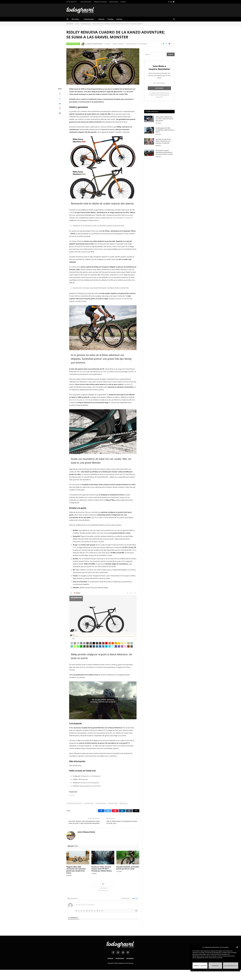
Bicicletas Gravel (73, 44)
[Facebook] (60, 94)
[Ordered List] (86, 911)
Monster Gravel (112, 803)
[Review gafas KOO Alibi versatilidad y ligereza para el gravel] (149, 130)
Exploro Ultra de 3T (126, 218)
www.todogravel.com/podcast (90, 786)
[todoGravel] (80, 10)
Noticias (101, 19)
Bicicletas (75, 19)
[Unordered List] (89, 911)
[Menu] (67, 19)
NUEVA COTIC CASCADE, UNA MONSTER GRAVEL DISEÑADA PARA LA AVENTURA (101, 288)
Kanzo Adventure (101, 803)
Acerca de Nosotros (85, 2)
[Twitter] (60, 99)
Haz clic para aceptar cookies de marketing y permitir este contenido (103, 701)
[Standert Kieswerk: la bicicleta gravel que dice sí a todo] (127, 857)
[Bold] (76, 911)
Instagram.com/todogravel (90, 776)
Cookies (110, 958)
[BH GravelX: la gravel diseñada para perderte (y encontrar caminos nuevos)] (149, 152)
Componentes (89, 19)
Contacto (123, 2)
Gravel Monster (88, 803)
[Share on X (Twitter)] (166, 43)
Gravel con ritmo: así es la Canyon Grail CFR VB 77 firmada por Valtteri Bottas (101, 869)
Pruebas (110, 19)
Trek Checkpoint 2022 (80, 400)
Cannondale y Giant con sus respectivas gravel (96, 129)
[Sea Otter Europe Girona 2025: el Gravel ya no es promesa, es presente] (149, 141)
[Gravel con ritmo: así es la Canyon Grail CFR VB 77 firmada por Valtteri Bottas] (102, 857)
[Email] (60, 113)
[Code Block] (94, 911)
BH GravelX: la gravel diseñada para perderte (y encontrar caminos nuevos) (164, 152)
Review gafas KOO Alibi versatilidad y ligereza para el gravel (165, 130)
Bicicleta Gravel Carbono (74, 803)
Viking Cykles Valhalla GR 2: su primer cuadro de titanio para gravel (164, 118)
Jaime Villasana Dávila (95, 44)
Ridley (79, 766)
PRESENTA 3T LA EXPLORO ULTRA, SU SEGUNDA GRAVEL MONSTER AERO (98, 226)
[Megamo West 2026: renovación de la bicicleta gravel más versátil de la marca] (77, 857)
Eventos (119, 19)
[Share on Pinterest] (169, 43)
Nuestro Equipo (113, 2)
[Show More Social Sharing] (173, 43)
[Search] (174, 19)
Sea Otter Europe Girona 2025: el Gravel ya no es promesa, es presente (163, 141)
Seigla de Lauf (111, 218)
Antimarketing (129, 963)
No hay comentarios (132, 44)
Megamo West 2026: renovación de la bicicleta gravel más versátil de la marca (75, 870)
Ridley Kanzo (123, 803)
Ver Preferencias (230, 966)
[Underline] (81, 911)
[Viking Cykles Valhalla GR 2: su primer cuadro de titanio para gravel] (149, 119)
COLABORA (130, 958)
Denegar (215, 966)
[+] (102, 910)
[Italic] (79, 911)
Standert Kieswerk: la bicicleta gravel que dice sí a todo (127, 868)
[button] (237, 947)
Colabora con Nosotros (100, 2)
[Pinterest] (60, 108)
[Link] (97, 911)
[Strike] (84, 911)
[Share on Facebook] (163, 43)
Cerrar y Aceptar (200, 966)
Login (136, 898)
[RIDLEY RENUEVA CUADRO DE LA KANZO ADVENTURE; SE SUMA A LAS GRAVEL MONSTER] (102, 66)
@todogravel (83, 779)
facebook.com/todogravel (89, 783)
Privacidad (120, 958)
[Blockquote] (92, 911)
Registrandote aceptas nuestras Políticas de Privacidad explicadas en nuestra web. (159, 95)
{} (99, 910)
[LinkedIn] (60, 103)
